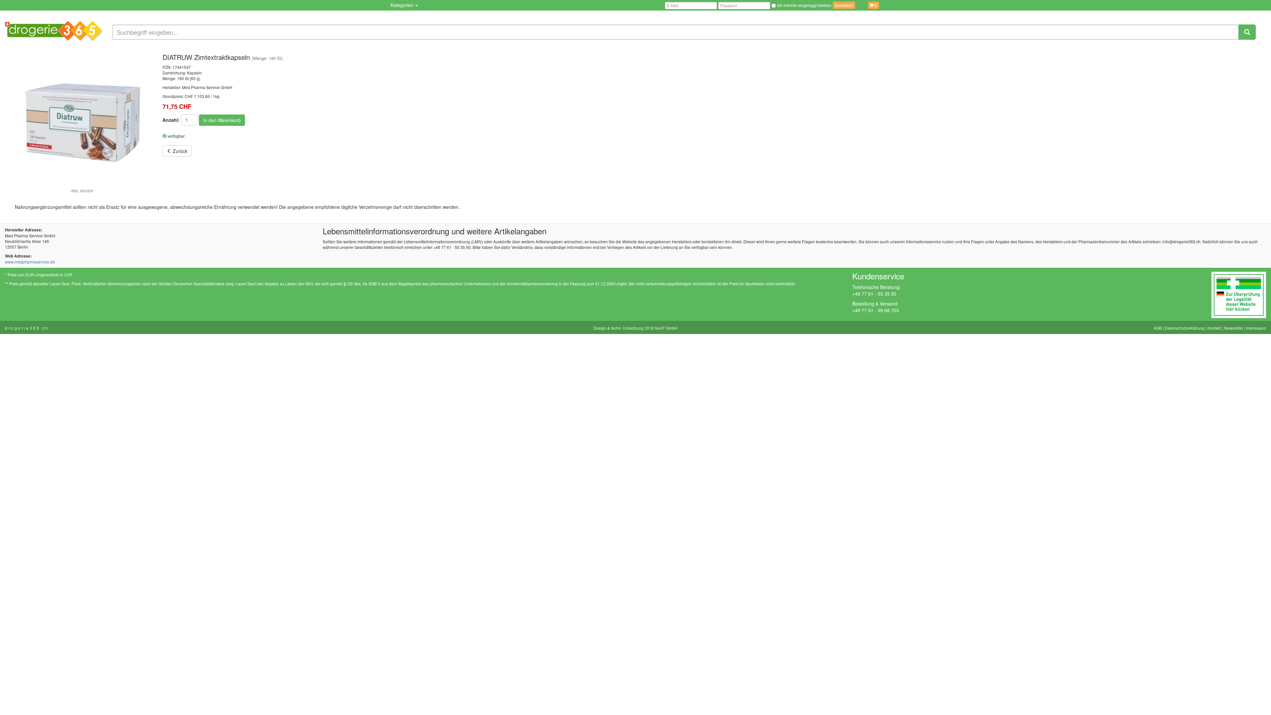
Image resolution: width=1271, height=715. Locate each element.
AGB (1157, 328)
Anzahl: (171, 120)
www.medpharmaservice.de (30, 261)
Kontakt (1214, 328)
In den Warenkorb (222, 120)
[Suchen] (1247, 32)
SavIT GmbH (666, 328)
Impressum (1256, 328)
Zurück (179, 151)
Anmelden (844, 5)
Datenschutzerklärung (1184, 328)
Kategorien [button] (403, 5)
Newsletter (1233, 328)
